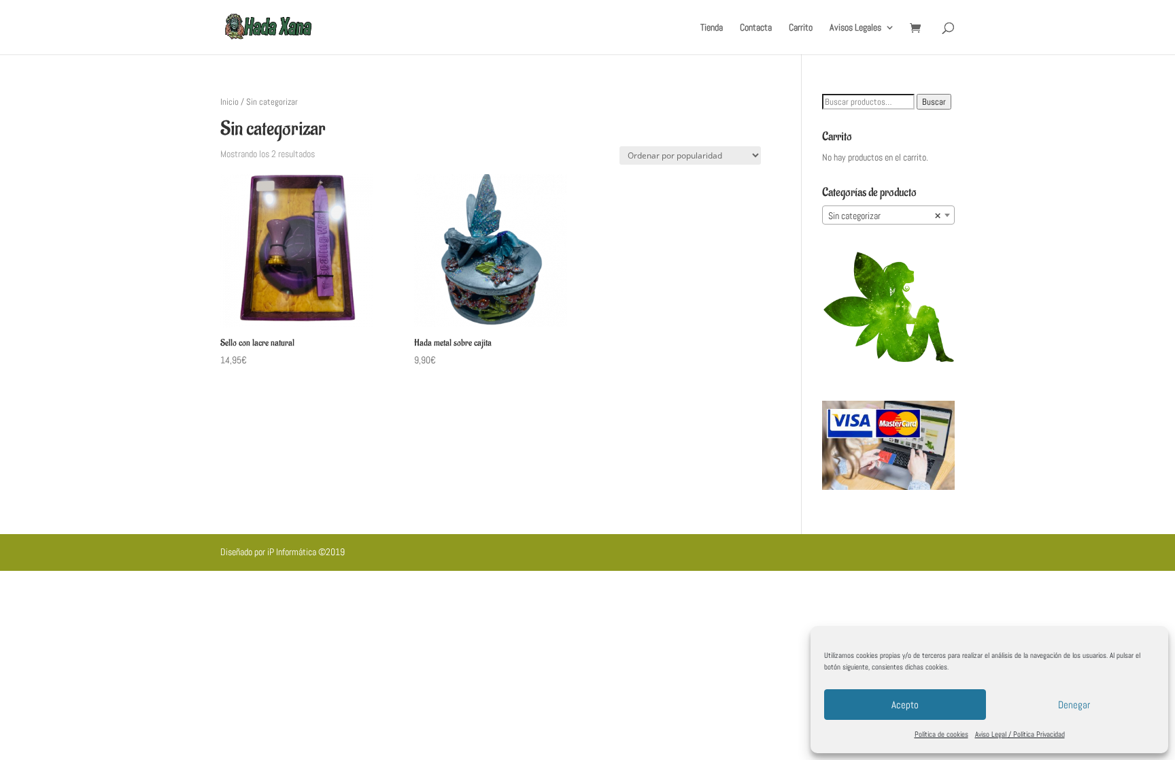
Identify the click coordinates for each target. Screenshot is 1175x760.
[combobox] (888, 215)
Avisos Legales (855, 27)
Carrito (801, 27)
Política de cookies (941, 734)
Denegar (1074, 704)
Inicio (229, 102)
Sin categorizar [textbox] (884, 216)
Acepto (905, 704)
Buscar (934, 102)
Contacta (756, 27)
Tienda (711, 27)
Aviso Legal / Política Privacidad (1020, 734)
